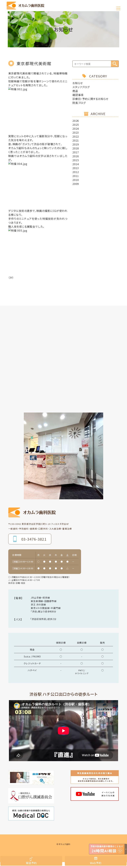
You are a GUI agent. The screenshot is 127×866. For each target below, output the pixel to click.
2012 (75, 172)
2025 (75, 125)
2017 (75, 152)
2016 (75, 156)
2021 (75, 140)
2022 (75, 136)
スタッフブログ (81, 87)
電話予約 (31, 863)
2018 (75, 148)
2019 (75, 144)
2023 (75, 132)
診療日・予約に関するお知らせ (90, 99)
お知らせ (77, 83)
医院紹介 (43, 54)
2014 (75, 164)
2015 (75, 160)
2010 (75, 180)
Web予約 (95, 863)
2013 (75, 168)
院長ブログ (79, 103)
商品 (75, 91)
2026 (75, 121)
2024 (75, 128)
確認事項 (78, 95)
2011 (75, 176)
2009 (75, 184)
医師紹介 (84, 54)
